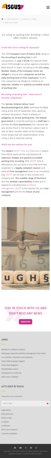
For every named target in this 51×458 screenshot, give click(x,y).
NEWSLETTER (25, 322)
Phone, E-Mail (6, 418)
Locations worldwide (9, 434)
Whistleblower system (9, 369)
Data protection (7, 414)
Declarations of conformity (11, 373)
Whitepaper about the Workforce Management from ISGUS (23, 353)
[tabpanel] (25, 248)
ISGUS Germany (13, 19)
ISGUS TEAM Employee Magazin (13, 361)
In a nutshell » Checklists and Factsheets (16, 357)
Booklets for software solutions (13, 350)
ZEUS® (33, 161)
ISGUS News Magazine (9, 365)
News (34, 19)
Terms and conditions (9, 430)
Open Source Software (9, 377)
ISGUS (4, 144)
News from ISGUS (11, 23)
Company (25, 19)
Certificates (5, 426)
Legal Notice (6, 410)
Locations (5, 422)
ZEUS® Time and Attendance (27, 151)
